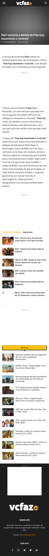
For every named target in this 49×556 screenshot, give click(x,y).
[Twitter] (30, 550)
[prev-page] (3, 303)
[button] (46, 3)
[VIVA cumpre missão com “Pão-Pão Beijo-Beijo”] (8, 423)
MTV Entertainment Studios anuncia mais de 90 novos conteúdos (30, 388)
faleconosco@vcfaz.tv (28, 535)
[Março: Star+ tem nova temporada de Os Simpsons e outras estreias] (8, 295)
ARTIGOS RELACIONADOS (11, 232)
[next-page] (7, 303)
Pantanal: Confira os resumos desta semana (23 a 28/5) (30, 432)
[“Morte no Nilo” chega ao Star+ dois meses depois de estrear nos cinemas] (8, 262)
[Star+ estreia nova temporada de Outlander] (8, 284)
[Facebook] (12, 550)
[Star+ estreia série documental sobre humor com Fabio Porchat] (8, 241)
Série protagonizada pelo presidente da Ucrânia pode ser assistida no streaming (30, 378)
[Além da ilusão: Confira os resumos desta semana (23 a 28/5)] (8, 456)
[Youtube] (36, 550)
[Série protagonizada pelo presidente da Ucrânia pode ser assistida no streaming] (8, 379)
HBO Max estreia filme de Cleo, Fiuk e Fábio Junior (30, 410)
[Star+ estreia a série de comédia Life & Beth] (8, 273)
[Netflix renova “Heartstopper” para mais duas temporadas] (8, 368)
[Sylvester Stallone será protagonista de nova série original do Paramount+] (8, 357)
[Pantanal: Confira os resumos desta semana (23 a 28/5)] (8, 434)
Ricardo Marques (9, 42)
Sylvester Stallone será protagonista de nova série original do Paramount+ (30, 357)
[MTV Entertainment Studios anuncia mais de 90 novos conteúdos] (8, 390)
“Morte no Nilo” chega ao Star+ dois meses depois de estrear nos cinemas (30, 262)
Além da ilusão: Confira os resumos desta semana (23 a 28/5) (30, 454)
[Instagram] (18, 550)
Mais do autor (28, 232)
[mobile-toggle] (4, 3)
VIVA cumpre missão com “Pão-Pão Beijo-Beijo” (30, 421)
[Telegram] (24, 550)
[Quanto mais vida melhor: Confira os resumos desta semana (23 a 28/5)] (8, 445)
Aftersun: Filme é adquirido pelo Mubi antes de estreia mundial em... (30, 399)
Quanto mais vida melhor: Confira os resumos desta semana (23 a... (31, 443)
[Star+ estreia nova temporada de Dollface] (8, 252)
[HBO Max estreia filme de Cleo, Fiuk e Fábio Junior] (8, 412)
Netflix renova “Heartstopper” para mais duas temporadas (30, 366)
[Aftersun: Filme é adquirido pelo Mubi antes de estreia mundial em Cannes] (8, 401)
